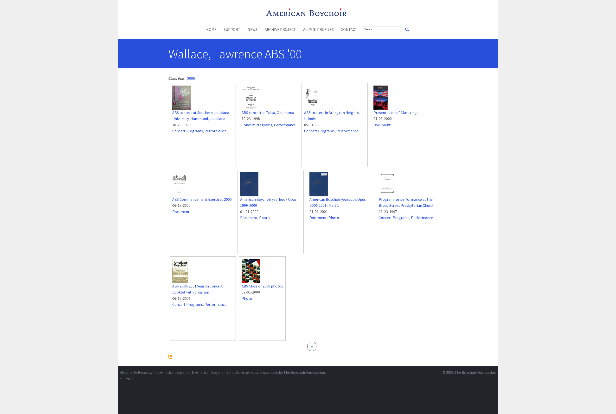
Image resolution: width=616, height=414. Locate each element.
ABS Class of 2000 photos (262, 286)
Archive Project (280, 29)
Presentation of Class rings (395, 112)
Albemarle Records (135, 372)
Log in (129, 378)
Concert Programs (187, 130)
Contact (349, 29)
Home (211, 29)
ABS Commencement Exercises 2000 (202, 199)
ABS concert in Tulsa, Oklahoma (268, 112)
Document (382, 124)
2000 (191, 78)
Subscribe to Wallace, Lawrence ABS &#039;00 (170, 357)
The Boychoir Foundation (475, 372)
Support (232, 29)
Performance (215, 130)
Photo (264, 217)
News (252, 29)
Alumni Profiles (318, 29)
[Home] (308, 12)
